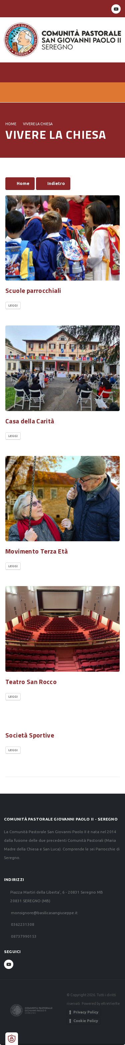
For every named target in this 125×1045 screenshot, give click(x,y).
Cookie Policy (85, 1021)
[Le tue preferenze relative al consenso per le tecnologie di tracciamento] (11, 1038)
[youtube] (116, 9)
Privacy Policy (85, 1012)
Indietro (56, 183)
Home (10, 124)
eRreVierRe (110, 1003)
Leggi (13, 305)
